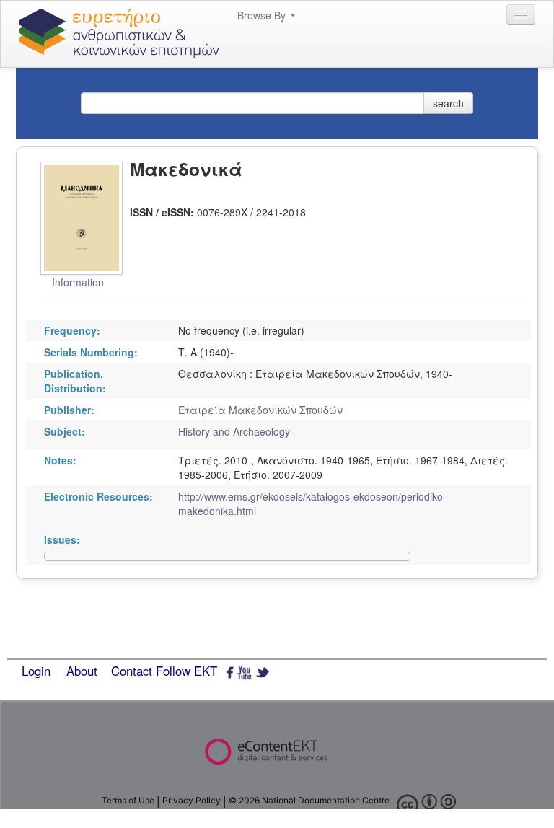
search (448, 103)
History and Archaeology (234, 431)
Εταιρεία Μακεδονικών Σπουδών (260, 409)
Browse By (263, 15)
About (81, 670)
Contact (131, 670)
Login (36, 670)
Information (78, 282)
